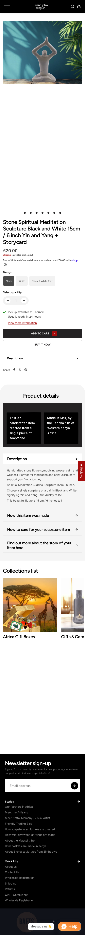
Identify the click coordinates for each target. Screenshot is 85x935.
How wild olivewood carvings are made (30, 834)
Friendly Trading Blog (18, 823)
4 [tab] (42, 213)
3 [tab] (36, 213)
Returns (10, 889)
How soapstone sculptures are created (30, 829)
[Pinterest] (25, 369)
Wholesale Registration (19, 877)
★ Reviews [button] (81, 471)
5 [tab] (48, 213)
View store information (22, 323)
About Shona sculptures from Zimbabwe (31, 851)
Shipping (7, 255)
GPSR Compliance (16, 894)
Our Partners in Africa (19, 806)
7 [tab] (60, 213)
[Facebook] (14, 369)
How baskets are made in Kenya (25, 846)
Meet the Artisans (16, 812)
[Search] (72, 6)
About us (11, 866)
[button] (79, 6)
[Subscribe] (74, 785)
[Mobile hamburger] (7, 6)
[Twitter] (20, 369)
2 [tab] (30, 213)
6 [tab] (54, 213)
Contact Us (12, 872)
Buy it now (42, 344)
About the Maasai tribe (20, 840)
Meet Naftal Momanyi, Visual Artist (27, 818)
